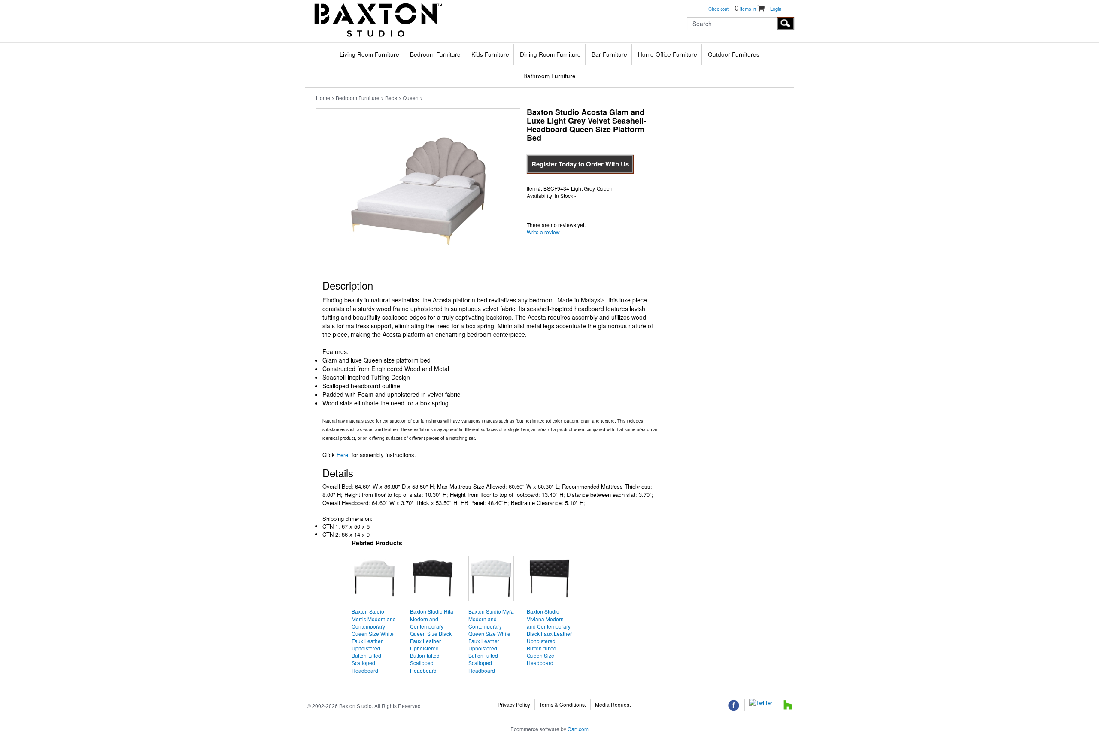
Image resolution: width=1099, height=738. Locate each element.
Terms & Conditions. (562, 704)
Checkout (718, 8)
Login (775, 8)
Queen (411, 97)
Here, (342, 455)
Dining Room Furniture (550, 54)
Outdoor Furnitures (733, 54)
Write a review (543, 232)
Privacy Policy (514, 704)
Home (323, 97)
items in (746, 8)
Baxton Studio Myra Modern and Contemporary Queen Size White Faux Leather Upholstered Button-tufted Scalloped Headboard (491, 641)
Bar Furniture (609, 54)
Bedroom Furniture (435, 54)
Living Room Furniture (369, 54)
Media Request (613, 704)
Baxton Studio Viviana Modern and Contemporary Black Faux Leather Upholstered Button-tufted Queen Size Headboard (549, 637)
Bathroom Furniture (549, 76)
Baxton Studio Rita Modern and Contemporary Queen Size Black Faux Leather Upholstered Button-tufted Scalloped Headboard (431, 641)
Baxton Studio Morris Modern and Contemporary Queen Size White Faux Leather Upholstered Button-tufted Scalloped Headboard (374, 641)
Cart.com (578, 728)
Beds (391, 97)
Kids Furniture (490, 54)
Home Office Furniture (667, 54)
